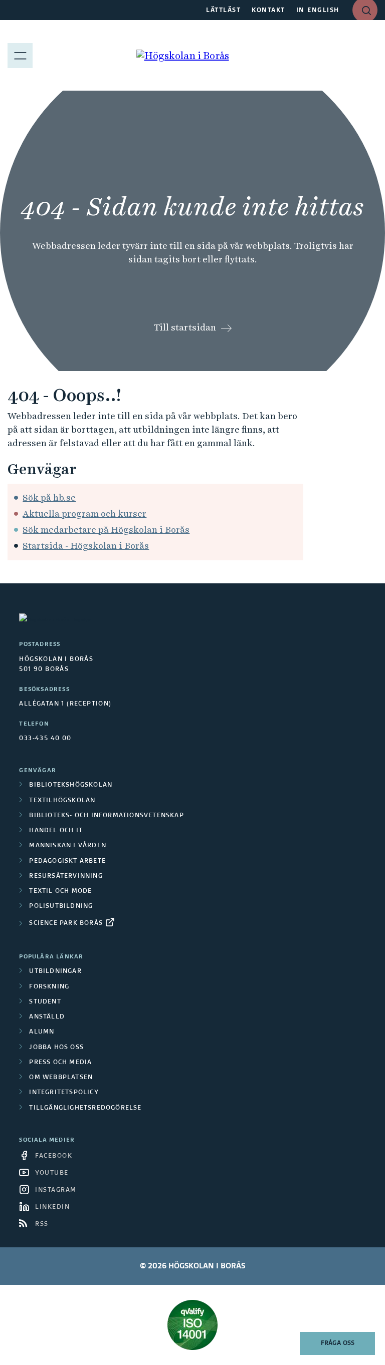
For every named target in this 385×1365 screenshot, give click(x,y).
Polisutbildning (61, 906)
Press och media (60, 1062)
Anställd (47, 1016)
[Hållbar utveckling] (192, 1325)
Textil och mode (60, 891)
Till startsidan (185, 327)
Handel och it (56, 830)
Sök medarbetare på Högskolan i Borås (106, 529)
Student (45, 1001)
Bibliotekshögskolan (70, 785)
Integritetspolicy (63, 1092)
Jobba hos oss (56, 1047)
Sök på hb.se (49, 497)
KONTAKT (268, 10)
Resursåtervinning (65, 876)
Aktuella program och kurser (84, 513)
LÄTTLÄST (223, 10)
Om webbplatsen (61, 1077)
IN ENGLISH (317, 10)
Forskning (49, 986)
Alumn (41, 1032)
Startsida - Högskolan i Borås (86, 545)
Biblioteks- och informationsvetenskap (106, 815)
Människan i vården (67, 845)
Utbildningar (55, 971)
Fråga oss (337, 1343)
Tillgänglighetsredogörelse (85, 1108)
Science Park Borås (66, 923)
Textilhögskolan (62, 800)
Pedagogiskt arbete (67, 861)
